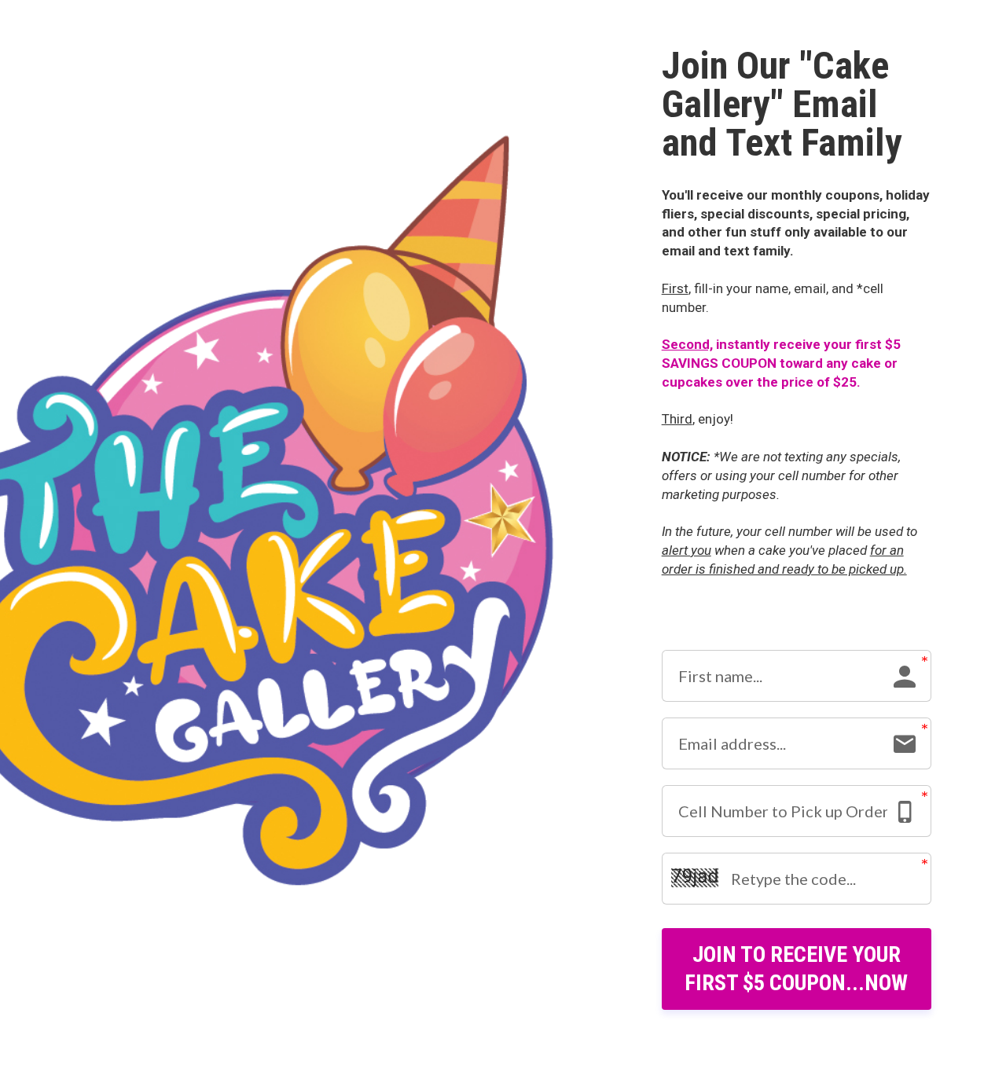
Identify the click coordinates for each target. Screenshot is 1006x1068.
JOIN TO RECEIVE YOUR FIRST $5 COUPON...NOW (796, 968)
